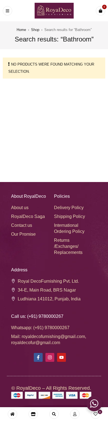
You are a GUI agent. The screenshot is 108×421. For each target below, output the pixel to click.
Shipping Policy (69, 216)
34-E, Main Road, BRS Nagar (47, 290)
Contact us (21, 225)
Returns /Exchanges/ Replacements (68, 246)
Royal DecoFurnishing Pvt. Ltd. (48, 281)
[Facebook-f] (38, 357)
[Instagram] (49, 357)
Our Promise (23, 234)
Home (21, 30)
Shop (35, 30)
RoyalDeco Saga (28, 216)
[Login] (74, 414)
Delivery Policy (69, 207)
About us (20, 207)
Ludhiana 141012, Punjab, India (49, 299)
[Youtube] (61, 357)
